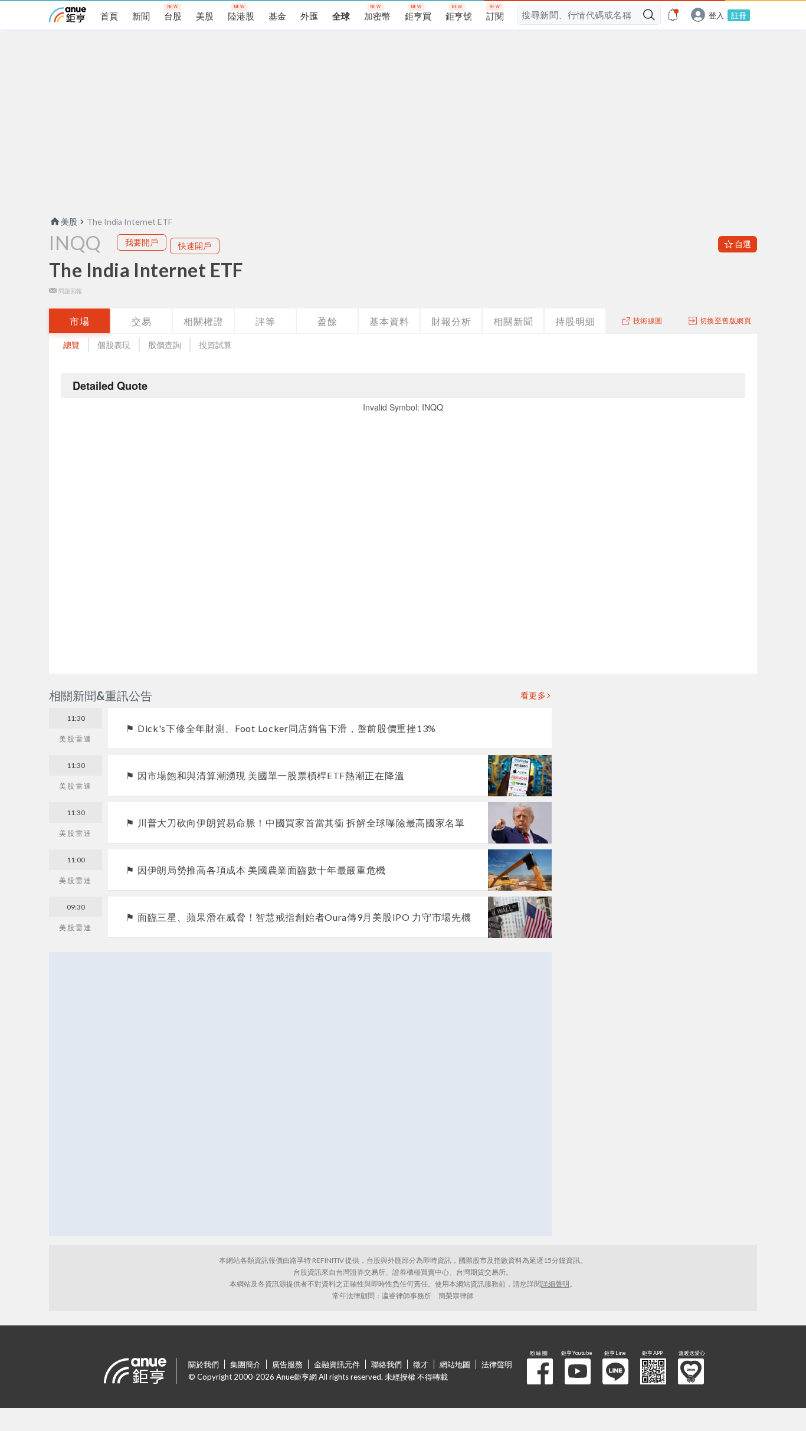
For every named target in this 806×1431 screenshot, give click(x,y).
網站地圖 (455, 1364)
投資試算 (215, 345)
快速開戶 (194, 246)
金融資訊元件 (337, 1364)
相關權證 (204, 321)
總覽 (71, 345)
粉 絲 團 (540, 1371)
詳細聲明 (555, 1283)
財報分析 (451, 321)
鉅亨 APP (653, 1371)
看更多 (533, 695)
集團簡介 (245, 1364)
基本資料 (389, 321)
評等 (265, 321)
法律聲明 (496, 1364)
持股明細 (575, 321)
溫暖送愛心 (691, 1371)
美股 (69, 221)
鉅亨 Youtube (578, 1371)
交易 (142, 321)
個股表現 (113, 345)
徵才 (420, 1364)
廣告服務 (287, 1364)
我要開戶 (141, 242)
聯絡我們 (386, 1364)
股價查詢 (164, 345)
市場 (80, 321)
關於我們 (203, 1364)
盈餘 (327, 321)
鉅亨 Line (615, 1371)
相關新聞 (513, 321)
